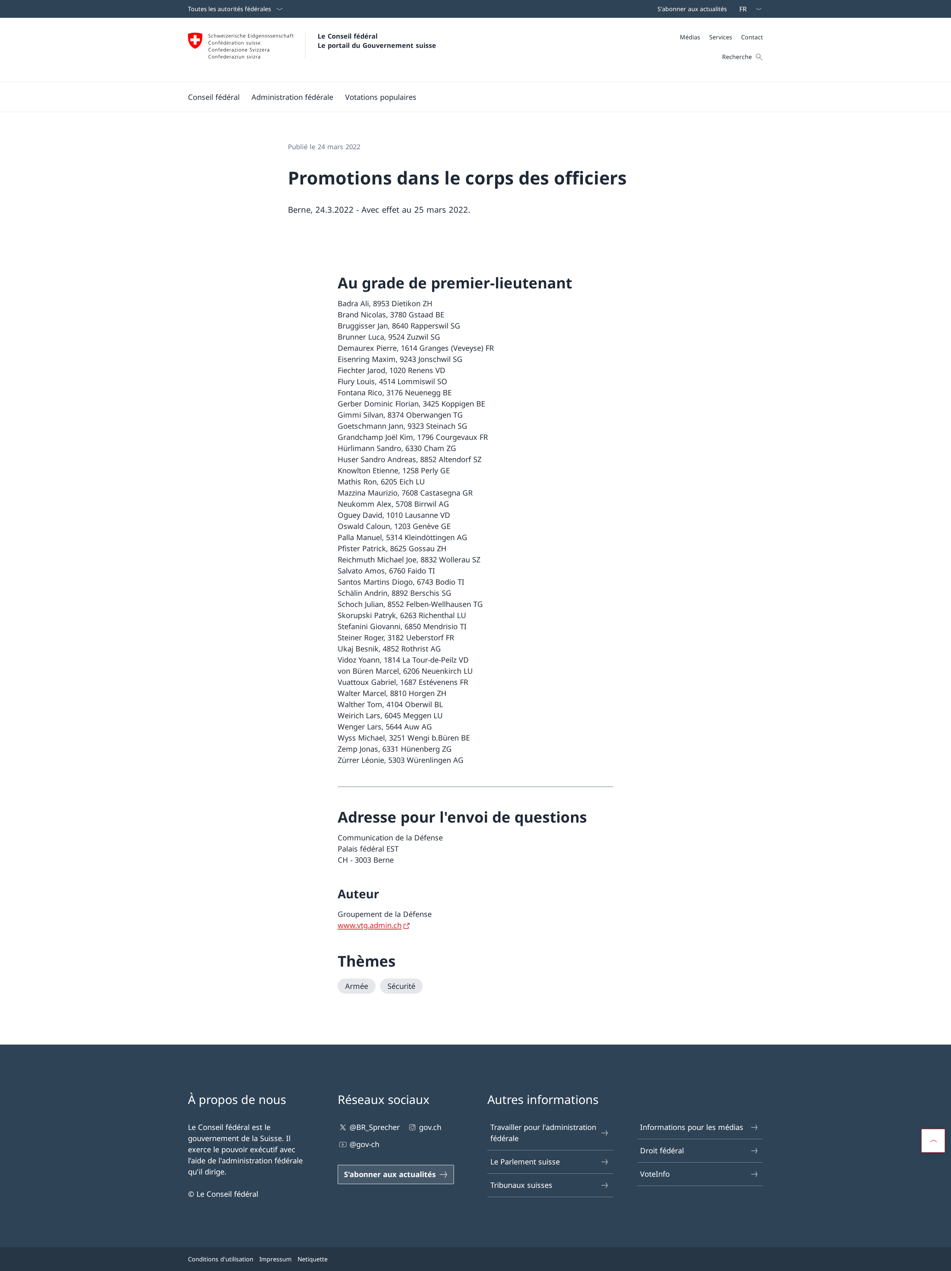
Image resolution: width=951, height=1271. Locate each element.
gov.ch (430, 1127)
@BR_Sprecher (375, 1127)
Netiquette (313, 1259)
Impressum (275, 1259)
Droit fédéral (662, 1151)
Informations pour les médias (691, 1127)
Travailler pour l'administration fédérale (543, 1132)
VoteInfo (655, 1174)
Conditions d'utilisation (220, 1259)
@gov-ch (364, 1144)
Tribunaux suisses (521, 1185)
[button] (214, 97)
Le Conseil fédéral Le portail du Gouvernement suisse (377, 41)
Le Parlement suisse (525, 1162)
